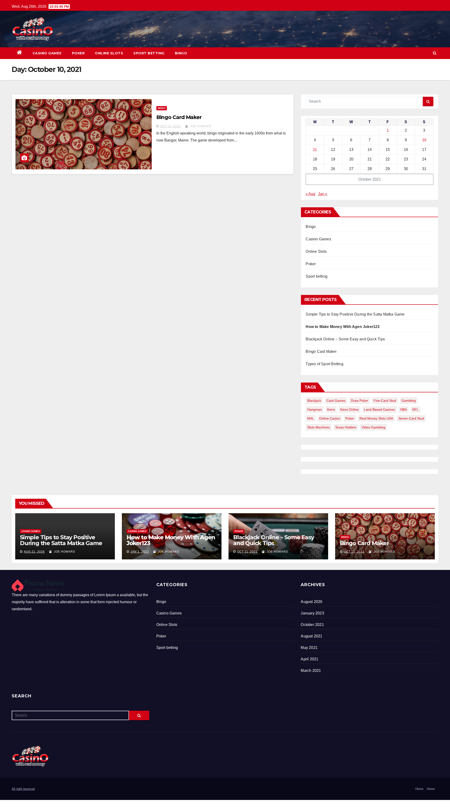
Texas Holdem (345, 427)
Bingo (181, 53)
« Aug (310, 194)
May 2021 (309, 648)
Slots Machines (318, 427)
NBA (403, 409)
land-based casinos (379, 409)
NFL (415, 409)
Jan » (322, 194)
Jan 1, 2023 (140, 551)
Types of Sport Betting (324, 364)
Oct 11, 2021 (247, 551)
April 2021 (309, 659)
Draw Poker (359, 400)
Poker (78, 53)
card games (335, 400)
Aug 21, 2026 (34, 551)
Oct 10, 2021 (170, 126)
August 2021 (311, 636)
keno (331, 409)
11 (315, 150)
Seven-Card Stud (411, 418)
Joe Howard (200, 126)
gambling (408, 400)
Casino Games (47, 53)
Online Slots (109, 53)
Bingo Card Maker (179, 117)
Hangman (314, 409)
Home (419, 789)
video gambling (373, 427)
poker (349, 418)
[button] (434, 53)
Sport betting (149, 53)
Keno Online (349, 409)
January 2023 (312, 613)
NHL (310, 418)
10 (424, 140)
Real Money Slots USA (376, 418)
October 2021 (312, 625)
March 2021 (311, 671)
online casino (329, 418)
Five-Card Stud (385, 400)
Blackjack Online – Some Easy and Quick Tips (345, 339)
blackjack (314, 400)
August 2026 (311, 602)
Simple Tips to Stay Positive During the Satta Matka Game (355, 314)
